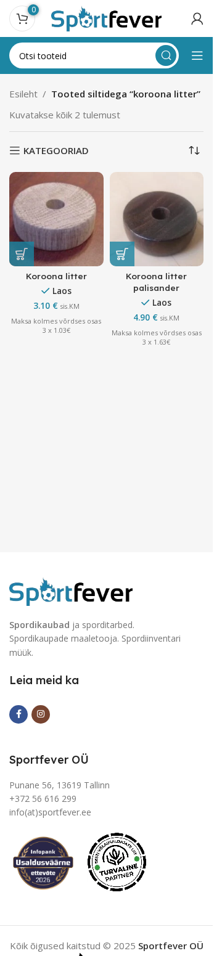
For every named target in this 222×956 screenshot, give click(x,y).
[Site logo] (106, 17)
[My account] (197, 18)
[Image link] (71, 590)
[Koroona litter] (56, 219)
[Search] (165, 55)
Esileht (23, 94)
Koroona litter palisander (156, 282)
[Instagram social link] (40, 714)
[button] (21, 254)
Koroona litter (56, 276)
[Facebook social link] (18, 714)
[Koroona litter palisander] (157, 219)
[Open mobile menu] (197, 55)
